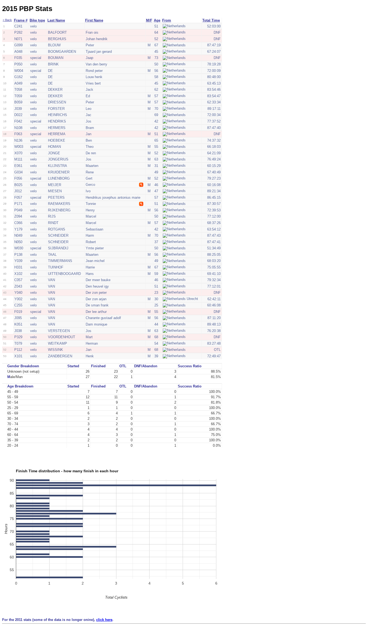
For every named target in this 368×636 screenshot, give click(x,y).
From (166, 20)
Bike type (37, 20)
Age (157, 20)
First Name (94, 20)
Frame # (20, 20)
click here (104, 620)
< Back (7, 20)
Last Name (56, 20)
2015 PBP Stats (27, 9)
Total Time (211, 20)
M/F (149, 20)
